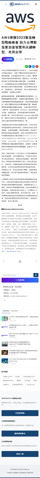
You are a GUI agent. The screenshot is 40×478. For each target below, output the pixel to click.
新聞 (27, 59)
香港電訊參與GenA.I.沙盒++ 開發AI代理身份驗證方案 (23, 326)
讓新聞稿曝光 (20, 433)
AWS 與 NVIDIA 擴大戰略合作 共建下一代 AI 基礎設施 (23, 335)
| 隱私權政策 (23, 473)
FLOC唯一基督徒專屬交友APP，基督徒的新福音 (23, 318)
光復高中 (6, 384)
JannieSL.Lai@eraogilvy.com (18, 296)
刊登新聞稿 (20, 413)
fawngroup (31, 384)
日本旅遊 (27, 380)
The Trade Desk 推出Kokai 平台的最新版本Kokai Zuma (23, 360)
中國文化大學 (7, 377)
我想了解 (20, 454)
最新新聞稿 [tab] (14, 311)
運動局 (19, 380)
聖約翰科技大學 (8, 380)
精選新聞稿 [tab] (6, 311)
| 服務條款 (16, 473)
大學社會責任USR (29, 377)
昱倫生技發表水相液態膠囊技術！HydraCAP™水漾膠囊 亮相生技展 (20, 343)
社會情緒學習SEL (17, 384)
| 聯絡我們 (30, 473)
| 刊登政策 (10, 473)
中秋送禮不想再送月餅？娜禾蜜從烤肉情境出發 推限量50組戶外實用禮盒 (23, 352)
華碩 (35, 380)
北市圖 (17, 377)
